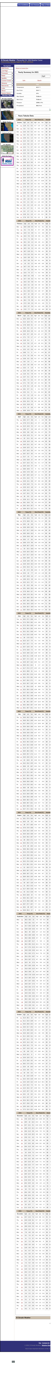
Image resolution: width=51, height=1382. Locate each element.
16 (21, 171)
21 (21, 186)
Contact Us (45, 1343)
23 (21, 193)
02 (21, 128)
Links (3, 88)
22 (21, 189)
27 (21, 205)
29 (21, 211)
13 (21, 162)
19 (21, 180)
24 (21, 196)
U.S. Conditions (23, 4)
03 (21, 131)
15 (21, 168)
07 (21, 144)
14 (21, 165)
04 (21, 134)
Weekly (39, 80)
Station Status (6, 93)
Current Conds (6, 80)
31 (21, 217)
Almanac (4, 83)
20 (21, 183)
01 (21, 125)
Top (40, 1343)
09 (21, 150)
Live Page (4, 70)
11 (21, 156)
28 (21, 208)
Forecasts (4, 73)
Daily (24, 80)
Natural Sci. (5, 85)
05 (21, 138)
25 (21, 199)
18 (21, 177)
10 (21, 153)
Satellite (4, 78)
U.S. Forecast (35, 4)
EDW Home (5, 68)
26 (21, 202)
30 (21, 214)
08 (21, 147)
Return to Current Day (22, 68)
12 (21, 159)
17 (21, 174)
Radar (3, 75)
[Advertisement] (25, 32)
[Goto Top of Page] (13, 1357)
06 (21, 141)
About (3, 90)
